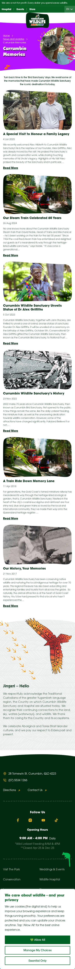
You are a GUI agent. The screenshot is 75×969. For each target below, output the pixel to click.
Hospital (6, 9)
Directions (9, 790)
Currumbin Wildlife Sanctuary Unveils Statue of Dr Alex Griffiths (32, 307)
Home (6, 36)
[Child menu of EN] (72, 9)
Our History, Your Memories (24, 568)
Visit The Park (11, 869)
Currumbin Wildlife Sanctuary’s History (33, 393)
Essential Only (38, 960)
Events (20, 9)
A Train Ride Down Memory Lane (28, 481)
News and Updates (13, 39)
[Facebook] (18, 820)
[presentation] (37, 110)
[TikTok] (56, 820)
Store (32, 9)
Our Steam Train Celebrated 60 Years (32, 218)
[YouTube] (43, 820)
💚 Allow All (37, 940)
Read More (10, 168)
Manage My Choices (37, 950)
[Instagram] (30, 820)
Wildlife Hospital (49, 879)
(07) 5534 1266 (17, 780)
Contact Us (35, 790)
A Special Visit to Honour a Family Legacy (36, 134)
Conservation (12, 879)
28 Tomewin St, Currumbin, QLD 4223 (32, 774)
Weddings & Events (51, 869)
